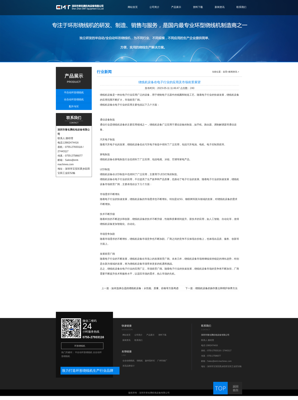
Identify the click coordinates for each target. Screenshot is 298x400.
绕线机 (140, 360)
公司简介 (154, 7)
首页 (225, 71)
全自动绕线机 (128, 360)
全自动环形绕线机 (74, 99)
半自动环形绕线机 (74, 92)
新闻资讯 (220, 7)
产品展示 (176, 7)
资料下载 (198, 7)
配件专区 (74, 106)
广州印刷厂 (162, 360)
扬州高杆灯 (150, 360)
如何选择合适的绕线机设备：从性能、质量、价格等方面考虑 (144, 288)
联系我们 (241, 7)
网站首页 (133, 7)
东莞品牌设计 (128, 366)
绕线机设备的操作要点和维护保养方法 (216, 288)
